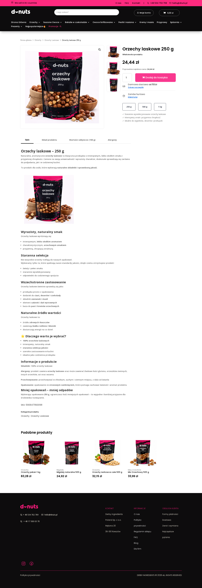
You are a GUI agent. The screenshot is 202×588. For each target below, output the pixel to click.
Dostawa (166, 520)
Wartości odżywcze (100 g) (82, 140)
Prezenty (15, 26)
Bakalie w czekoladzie (76, 22)
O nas (118, 3)
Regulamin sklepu (142, 531)
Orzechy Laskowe (52, 40)
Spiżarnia (174, 22)
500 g (144, 106)
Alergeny (112, 140)
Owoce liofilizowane (103, 22)
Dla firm (137, 548)
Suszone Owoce (51, 22)
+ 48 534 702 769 (32, 514)
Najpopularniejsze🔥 (35, 26)
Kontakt (136, 3)
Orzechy (33, 22)
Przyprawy (162, 22)
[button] (99, 49)
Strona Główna (18, 22)
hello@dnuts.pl (179, 3)
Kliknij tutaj (132, 97)
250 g (129, 106)
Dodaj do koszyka (157, 77)
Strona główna (25, 40)
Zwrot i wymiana (170, 525)
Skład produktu (49, 140)
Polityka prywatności (30, 575)
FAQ (127, 3)
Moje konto (145, 13)
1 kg (160, 106)
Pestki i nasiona (126, 22)
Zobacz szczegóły (136, 87)
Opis (27, 139)
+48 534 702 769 (158, 3)
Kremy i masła (147, 22)
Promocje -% (55, 26)
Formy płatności (170, 514)
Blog (136, 543)
